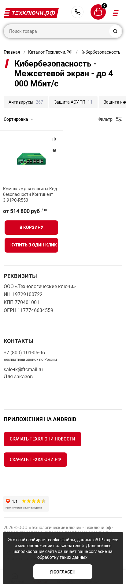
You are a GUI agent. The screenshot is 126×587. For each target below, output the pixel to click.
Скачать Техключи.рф (35, 459)
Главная (12, 52)
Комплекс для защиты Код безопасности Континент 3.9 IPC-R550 (30, 194)
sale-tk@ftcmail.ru (23, 369)
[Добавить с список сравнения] (54, 139)
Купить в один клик (33, 244)
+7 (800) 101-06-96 (77, 12)
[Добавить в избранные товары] (54, 150)
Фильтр (105, 119)
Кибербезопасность (100, 52)
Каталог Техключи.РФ (50, 52)
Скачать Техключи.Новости (42, 438)
